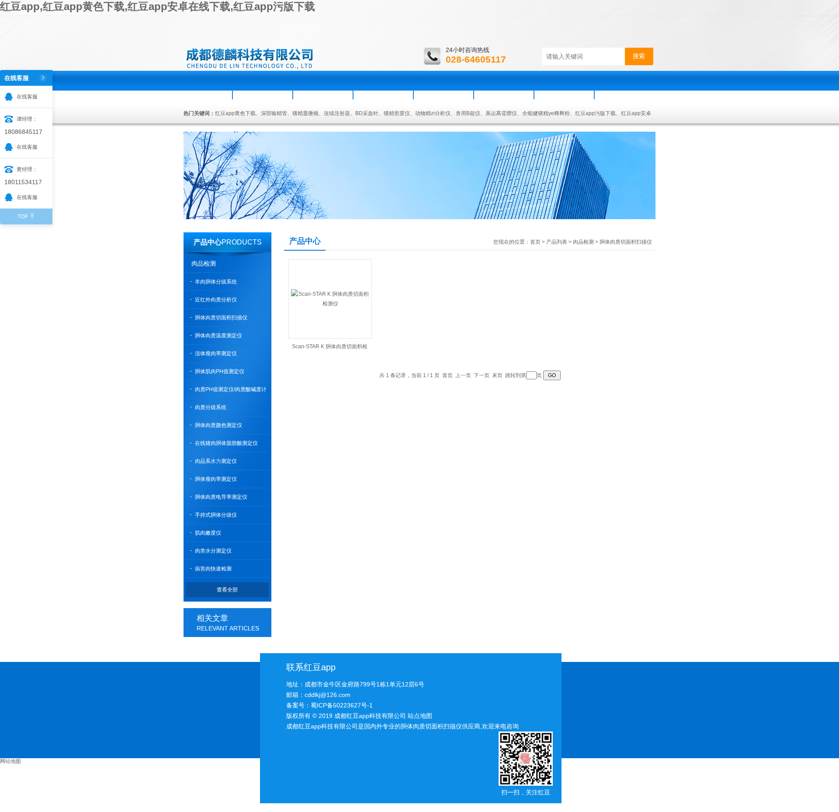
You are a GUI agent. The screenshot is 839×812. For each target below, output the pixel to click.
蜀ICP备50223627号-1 (342, 705)
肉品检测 (203, 263)
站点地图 (420, 715)
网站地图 (10, 761)
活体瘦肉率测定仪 (216, 353)
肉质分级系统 (210, 407)
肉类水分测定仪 (213, 551)
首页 (208, 93)
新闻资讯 (323, 93)
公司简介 (262, 93)
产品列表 (556, 242)
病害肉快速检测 (213, 569)
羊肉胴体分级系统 (216, 282)
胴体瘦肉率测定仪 (216, 479)
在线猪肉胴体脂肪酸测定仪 (226, 443)
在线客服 (27, 97)
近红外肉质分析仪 (216, 300)
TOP (22, 217)
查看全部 (227, 590)
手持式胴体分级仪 (216, 515)
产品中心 (208, 242)
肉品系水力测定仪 (216, 461)
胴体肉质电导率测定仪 (221, 497)
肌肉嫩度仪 (208, 533)
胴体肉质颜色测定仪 (218, 425)
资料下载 (504, 93)
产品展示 (383, 93)
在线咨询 (564, 93)
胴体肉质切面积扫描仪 (221, 318)
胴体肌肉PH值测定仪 (219, 371)
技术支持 (443, 93)
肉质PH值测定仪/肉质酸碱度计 (231, 389)
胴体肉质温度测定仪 (218, 335)
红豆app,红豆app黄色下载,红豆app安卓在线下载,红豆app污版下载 (157, 6)
